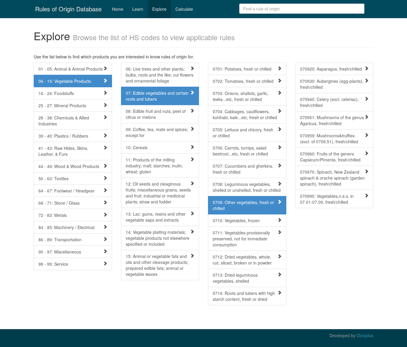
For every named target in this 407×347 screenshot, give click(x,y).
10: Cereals (136, 147)
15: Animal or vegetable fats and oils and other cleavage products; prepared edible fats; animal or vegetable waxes (157, 265)
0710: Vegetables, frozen (236, 220)
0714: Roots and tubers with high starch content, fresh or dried (244, 296)
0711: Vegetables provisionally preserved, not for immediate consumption (241, 239)
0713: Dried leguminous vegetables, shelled (235, 278)
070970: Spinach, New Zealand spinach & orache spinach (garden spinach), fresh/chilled (332, 178)
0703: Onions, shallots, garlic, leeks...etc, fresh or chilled (240, 96)
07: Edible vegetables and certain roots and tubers (157, 96)
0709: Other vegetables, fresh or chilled (243, 205)
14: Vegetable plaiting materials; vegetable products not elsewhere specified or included (157, 238)
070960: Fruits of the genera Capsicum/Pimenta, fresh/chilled (330, 157)
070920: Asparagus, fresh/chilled (331, 69)
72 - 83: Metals (52, 215)
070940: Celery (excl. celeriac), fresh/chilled (329, 102)
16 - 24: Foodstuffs (56, 93)
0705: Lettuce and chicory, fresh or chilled (243, 133)
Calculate (184, 9)
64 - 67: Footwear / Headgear (66, 191)
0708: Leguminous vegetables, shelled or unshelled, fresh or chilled (247, 187)
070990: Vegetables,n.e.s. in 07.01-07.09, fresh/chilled (327, 199)
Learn (137, 9)
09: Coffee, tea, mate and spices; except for (157, 132)
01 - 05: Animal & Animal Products (70, 69)
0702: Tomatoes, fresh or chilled (243, 81)
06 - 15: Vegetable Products (64, 81)
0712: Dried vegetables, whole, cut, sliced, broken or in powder (242, 260)
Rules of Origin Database (68, 8)
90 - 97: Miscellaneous (59, 252)
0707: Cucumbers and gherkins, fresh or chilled (243, 169)
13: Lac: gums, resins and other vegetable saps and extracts (156, 217)
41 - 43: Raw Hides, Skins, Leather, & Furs (63, 151)
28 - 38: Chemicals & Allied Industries (63, 121)
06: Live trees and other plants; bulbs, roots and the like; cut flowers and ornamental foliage (159, 75)
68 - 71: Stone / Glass (59, 203)
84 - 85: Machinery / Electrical (66, 227)
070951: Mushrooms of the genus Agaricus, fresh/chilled (332, 120)
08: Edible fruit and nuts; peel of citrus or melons (156, 114)
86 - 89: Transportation (60, 239)
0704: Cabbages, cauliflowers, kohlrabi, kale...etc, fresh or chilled (245, 114)
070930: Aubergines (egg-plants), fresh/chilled (331, 84)
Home (117, 9)
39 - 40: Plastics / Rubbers (63, 136)
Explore (159, 9)
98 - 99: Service (53, 264)
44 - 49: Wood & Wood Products (68, 166)
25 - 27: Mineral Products (62, 105)
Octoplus (365, 335)
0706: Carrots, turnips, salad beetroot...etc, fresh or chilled (240, 151)
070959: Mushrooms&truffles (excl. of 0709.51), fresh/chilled (329, 138)
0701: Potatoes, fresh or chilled (242, 69)
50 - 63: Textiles (53, 178)
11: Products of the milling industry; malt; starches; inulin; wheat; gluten (154, 166)
